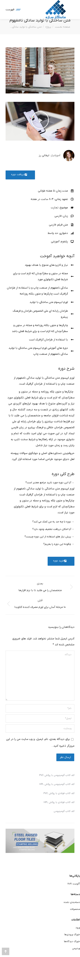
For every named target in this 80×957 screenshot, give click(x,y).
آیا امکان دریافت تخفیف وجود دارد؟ (51, 529)
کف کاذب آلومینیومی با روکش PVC (56, 775)
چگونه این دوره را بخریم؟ (57, 544)
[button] (40, 121)
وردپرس (76, 948)
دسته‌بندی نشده (72, 902)
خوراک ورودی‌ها (72, 934)
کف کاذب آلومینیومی (64, 811)
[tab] (40, 482)
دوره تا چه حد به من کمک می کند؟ (51, 522)
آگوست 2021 (74, 884)
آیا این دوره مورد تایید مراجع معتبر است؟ (48, 482)
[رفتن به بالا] (5, 951)
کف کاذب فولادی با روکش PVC (59, 793)
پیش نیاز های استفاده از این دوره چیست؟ (48, 536)
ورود (78, 928)
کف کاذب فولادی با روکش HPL (59, 802)
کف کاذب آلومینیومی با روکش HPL (56, 784)
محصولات (75, 909)
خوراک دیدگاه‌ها (72, 941)
